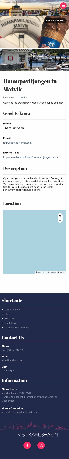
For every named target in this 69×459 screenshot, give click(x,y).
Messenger (8, 370)
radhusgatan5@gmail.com (17, 142)
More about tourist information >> (20, 412)
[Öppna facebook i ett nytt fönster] (27, 445)
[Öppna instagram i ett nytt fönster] (41, 448)
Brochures (10, 318)
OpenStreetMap (45, 272)
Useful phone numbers (17, 327)
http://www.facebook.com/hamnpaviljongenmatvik (30, 157)
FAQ (7, 314)
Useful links (11, 323)
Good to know (13, 309)
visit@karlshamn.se (12, 360)
